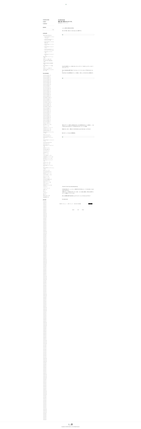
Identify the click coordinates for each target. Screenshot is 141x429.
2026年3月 (44, 209)
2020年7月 (44, 300)
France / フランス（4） (46, 134)
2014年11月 (45, 392)
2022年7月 (44, 267)
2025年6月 (44, 222)
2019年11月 (45, 309)
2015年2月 (44, 388)
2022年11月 (45, 261)
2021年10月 (45, 279)
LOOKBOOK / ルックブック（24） (48, 156)
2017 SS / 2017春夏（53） (47, 88)
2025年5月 (44, 224)
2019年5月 (44, 315)
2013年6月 (44, 415)
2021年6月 (44, 285)
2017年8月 (44, 346)
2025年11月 (45, 215)
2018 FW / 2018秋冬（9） (47, 90)
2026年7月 (44, 203)
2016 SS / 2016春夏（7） (47, 85)
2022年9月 (44, 264)
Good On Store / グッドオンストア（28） (48, 146)
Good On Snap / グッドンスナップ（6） (49, 45)
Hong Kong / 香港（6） (46, 149)
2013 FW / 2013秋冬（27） (47, 75)
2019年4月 (44, 316)
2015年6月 (44, 382)
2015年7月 (44, 380)
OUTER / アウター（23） (47, 162)
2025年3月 (44, 227)
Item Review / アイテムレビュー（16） (49, 55)
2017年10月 (45, 343)
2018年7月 (44, 330)
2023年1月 (44, 258)
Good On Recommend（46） (47, 142)
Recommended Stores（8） (47, 171)
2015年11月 (45, 376)
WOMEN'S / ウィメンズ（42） (47, 185)
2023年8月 (44, 249)
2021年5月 (44, 286)
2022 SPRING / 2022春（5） (47, 106)
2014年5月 (44, 401)
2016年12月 (45, 358)
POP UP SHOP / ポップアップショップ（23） (48, 168)
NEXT (73, 209)
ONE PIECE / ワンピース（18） (48, 158)
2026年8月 (44, 201)
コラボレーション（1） (46, 188)
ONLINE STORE (46, 19)
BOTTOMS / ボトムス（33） (47, 124)
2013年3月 (44, 419)
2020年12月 (45, 294)
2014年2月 (44, 406)
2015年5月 (44, 383)
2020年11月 (45, 295)
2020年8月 (44, 298)
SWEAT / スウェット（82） (47, 182)
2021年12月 (45, 276)
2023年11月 (45, 246)
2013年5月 (44, 416)
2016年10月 (45, 361)
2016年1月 (44, 373)
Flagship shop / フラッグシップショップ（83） (48, 132)
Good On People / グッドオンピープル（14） (49, 37)
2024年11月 (45, 233)
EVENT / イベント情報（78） (47, 68)
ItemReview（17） (46, 152)
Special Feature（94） (46, 180)
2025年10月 (45, 216)
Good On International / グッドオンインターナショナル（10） (49, 50)
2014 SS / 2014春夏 (77, 203)
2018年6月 (44, 331)
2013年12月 (45, 409)
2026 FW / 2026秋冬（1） (47, 118)
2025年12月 (45, 213)
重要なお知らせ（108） (46, 195)
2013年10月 (45, 412)
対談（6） (44, 191)
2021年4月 (44, 288)
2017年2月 (44, 355)
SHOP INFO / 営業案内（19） (47, 179)
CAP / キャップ (70, 203)
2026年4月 (44, 207)
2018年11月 (45, 324)
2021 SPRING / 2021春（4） (47, 102)
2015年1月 (44, 389)
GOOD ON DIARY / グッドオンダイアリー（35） (48, 70)
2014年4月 (44, 403)
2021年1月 (44, 292)
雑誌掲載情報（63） (46, 197)
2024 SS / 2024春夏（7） (47, 114)
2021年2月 (44, 291)
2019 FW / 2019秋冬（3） (47, 93)
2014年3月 (44, 404)
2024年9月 (44, 234)
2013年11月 (45, 410)
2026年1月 (44, 212)
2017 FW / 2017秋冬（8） (47, 87)
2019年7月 (44, 313)
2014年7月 (44, 398)
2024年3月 (44, 242)
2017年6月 (44, 349)
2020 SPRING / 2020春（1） (47, 97)
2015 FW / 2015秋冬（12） (47, 81)
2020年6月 (44, 301)
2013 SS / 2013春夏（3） (47, 76)
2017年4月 (44, 352)
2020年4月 (44, 303)
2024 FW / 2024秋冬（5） (47, 112)
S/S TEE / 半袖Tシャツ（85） (47, 174)
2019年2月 (44, 319)
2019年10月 (45, 310)
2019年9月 (44, 312)
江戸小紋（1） (45, 192)
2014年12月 (45, 391)
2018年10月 (45, 325)
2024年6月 (44, 239)
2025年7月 (44, 221)
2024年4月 (44, 240)
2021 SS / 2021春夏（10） (47, 103)
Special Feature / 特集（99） (47, 35)
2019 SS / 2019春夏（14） (47, 94)
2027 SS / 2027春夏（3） (47, 121)
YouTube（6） (45, 186)
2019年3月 (44, 318)
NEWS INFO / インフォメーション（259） (48, 57)
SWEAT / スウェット (63, 203)
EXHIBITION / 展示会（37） (47, 130)
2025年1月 (44, 230)
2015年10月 (45, 377)
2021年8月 (44, 282)
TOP (78, 209)
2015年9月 (44, 379)
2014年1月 (44, 407)
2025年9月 (44, 218)
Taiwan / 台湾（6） (46, 183)
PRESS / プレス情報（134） (47, 59)
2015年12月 (45, 374)
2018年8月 (44, 328)
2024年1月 (44, 243)
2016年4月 (44, 370)
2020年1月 (44, 306)
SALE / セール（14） (46, 176)
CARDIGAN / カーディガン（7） (48, 127)
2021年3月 (44, 289)
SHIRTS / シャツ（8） (46, 177)
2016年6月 (44, 367)
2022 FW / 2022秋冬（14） (47, 105)
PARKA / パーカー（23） (47, 163)
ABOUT (44, 21)
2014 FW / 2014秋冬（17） (47, 78)
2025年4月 (44, 225)
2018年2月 (44, 337)
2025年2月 (44, 228)
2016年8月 (44, 364)
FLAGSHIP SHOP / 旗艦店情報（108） (47, 61)
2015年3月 (44, 386)
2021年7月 (44, 283)
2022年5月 (44, 270)
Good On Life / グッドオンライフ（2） (49, 47)
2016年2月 (44, 371)
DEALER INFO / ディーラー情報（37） (48, 66)
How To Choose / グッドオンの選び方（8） (49, 42)
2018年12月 (45, 322)
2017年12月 (45, 340)
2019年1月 (44, 321)
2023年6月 (44, 252)
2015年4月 (44, 385)
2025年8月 (44, 219)
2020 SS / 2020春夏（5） (47, 99)
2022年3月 (44, 273)
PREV (83, 209)
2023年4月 (44, 255)
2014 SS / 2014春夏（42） (47, 79)
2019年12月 (45, 307)
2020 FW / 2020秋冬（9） (47, 96)
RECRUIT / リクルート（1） (47, 173)
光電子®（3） (45, 189)
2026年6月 (44, 204)
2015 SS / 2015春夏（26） (47, 82)
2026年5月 (44, 206)
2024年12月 (45, 231)
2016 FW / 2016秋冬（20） (47, 84)
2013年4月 (44, 418)
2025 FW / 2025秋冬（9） (47, 115)
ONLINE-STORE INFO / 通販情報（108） (48, 64)
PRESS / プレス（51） (46, 170)
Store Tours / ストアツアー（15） (48, 52)
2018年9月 (44, 327)
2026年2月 (44, 210)
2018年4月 (44, 334)
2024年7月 (44, 237)
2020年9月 (44, 297)
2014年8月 (44, 397)
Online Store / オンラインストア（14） (48, 160)
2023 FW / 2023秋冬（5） (47, 109)
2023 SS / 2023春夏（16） (47, 111)
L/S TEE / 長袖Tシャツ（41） (47, 155)
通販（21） (45, 194)
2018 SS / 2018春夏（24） (47, 91)
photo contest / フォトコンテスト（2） (48, 166)
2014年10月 (45, 394)
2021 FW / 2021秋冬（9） (47, 100)
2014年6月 (44, 400)
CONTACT (45, 23)
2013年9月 (44, 413)
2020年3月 (44, 304)
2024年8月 (44, 236)
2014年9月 (44, 395)
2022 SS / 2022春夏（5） (47, 108)
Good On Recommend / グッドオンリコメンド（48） (49, 40)
